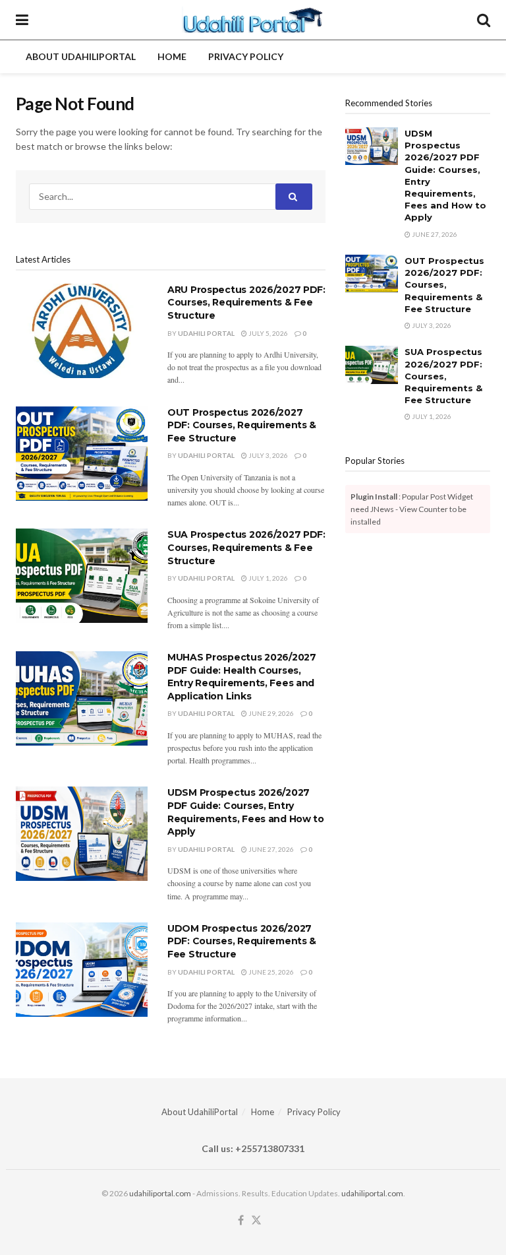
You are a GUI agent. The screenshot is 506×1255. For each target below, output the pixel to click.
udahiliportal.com (160, 1193)
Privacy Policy (245, 56)
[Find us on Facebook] (241, 1220)
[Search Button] (483, 20)
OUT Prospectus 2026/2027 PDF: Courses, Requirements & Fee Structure (241, 425)
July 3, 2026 (267, 455)
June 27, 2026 (270, 849)
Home (171, 56)
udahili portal (206, 333)
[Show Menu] (22, 20)
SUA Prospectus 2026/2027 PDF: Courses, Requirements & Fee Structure (246, 547)
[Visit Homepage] (252, 20)
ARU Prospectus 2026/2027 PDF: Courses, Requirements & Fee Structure (246, 302)
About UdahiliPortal (81, 56)
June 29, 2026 (270, 713)
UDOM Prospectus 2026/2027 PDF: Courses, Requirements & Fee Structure (241, 941)
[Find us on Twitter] (256, 1220)
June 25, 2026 (270, 972)
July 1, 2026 (267, 578)
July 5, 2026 (267, 333)
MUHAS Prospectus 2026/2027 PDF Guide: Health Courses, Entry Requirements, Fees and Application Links (241, 676)
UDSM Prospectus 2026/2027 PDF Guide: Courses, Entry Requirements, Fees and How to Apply (245, 812)
